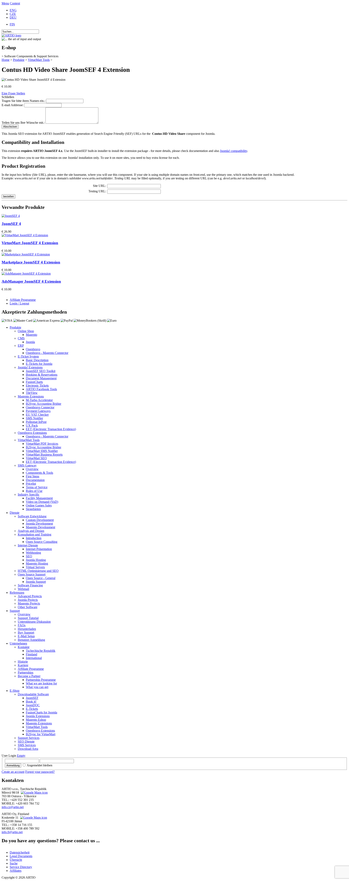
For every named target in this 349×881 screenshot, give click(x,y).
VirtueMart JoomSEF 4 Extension (30, 243)
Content (15, 3)
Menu (5, 3)
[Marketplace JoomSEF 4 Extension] (26, 254)
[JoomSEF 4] (11, 216)
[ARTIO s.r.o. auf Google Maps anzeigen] (34, 792)
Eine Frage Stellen (13, 93)
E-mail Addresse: (12, 105)
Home (5, 60)
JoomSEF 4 (11, 224)
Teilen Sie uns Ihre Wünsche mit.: (23, 122)
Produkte (18, 60)
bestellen (8, 196)
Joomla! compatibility (233, 151)
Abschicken (10, 126)
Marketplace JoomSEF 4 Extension (31, 262)
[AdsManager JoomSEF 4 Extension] (26, 273)
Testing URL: (97, 191)
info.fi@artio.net (12, 832)
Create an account (13, 771)
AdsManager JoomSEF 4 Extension (31, 281)
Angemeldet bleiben (39, 765)
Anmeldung (13, 765)
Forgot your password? (40, 771)
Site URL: (99, 185)
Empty (21, 755)
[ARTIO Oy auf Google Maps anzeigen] (33, 817)
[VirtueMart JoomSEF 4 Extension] (25, 235)
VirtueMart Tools (39, 60)
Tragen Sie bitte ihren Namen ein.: (23, 101)
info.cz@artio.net (13, 807)
